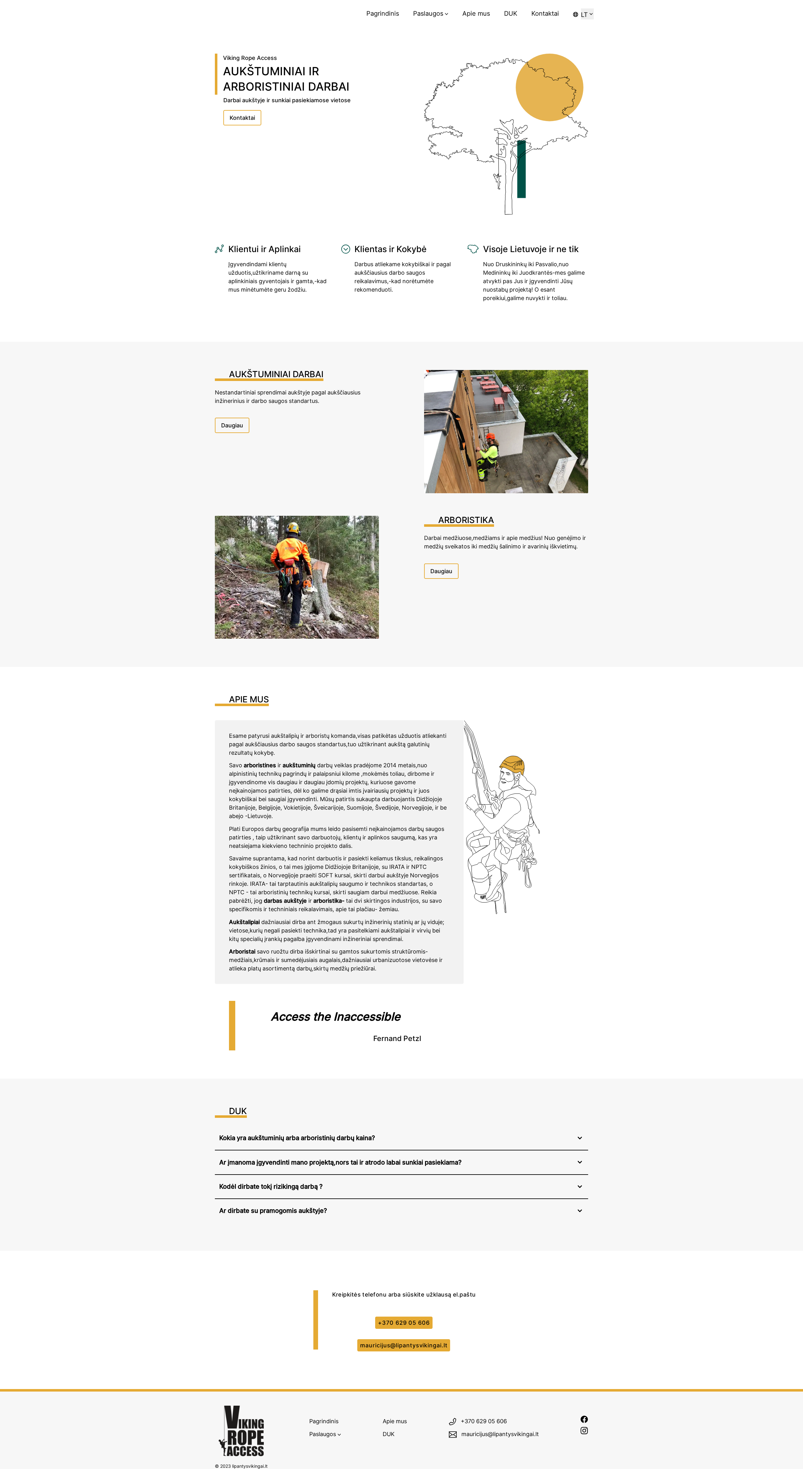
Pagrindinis (382, 13)
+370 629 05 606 (404, 1322)
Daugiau (232, 425)
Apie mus (476, 13)
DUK (510, 13)
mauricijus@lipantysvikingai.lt (403, 1345)
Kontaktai (545, 13)
